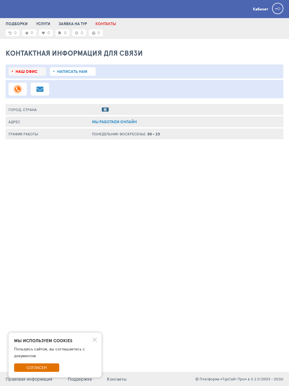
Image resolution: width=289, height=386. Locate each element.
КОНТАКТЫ (105, 24)
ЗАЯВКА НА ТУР (73, 24)
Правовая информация (29, 379)
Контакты (117, 379)
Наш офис (27, 71)
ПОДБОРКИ (17, 24)
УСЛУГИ (43, 24)
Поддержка (80, 379)
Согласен (37, 367)
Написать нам (72, 71)
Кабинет (260, 9)
